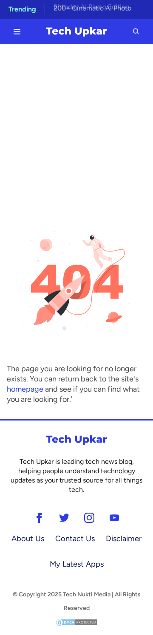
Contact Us (75, 538)
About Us (27, 538)
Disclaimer (124, 538)
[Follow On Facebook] (38, 517)
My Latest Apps (77, 564)
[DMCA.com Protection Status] (76, 621)
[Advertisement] (76, 124)
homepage (25, 389)
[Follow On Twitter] (64, 517)
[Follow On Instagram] (89, 517)
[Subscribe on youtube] (114, 517)
